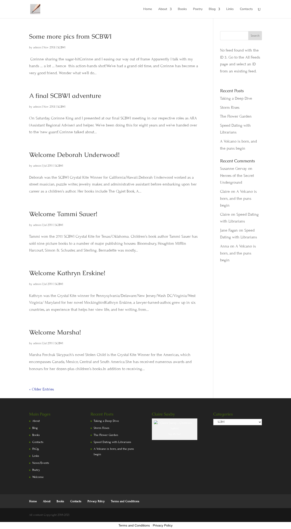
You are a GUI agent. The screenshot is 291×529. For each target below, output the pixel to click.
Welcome (38, 477)
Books (182, 9)
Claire (225, 191)
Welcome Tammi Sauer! (63, 214)
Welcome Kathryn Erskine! (67, 273)
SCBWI (61, 47)
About (162, 9)
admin (37, 47)
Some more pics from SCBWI (70, 36)
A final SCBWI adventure (65, 95)
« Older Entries (41, 389)
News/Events (40, 463)
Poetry (198, 9)
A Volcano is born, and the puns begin (238, 198)
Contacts (246, 9)
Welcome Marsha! (55, 332)
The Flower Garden (236, 116)
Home (147, 9)
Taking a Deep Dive (236, 98)
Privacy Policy (96, 501)
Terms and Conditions (125, 501)
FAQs (35, 449)
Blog (212, 9)
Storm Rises (229, 107)
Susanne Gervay (233, 168)
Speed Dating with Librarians (112, 442)
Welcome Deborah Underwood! (74, 155)
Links (230, 9)
